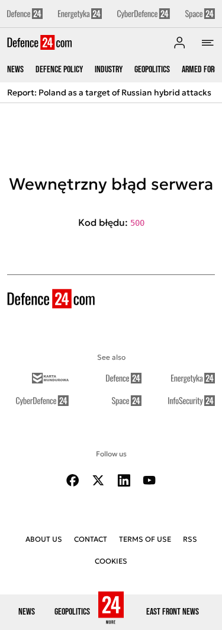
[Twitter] (98, 480)
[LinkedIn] (123, 480)
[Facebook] (72, 480)
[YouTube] (149, 480)
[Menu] (208, 42)
